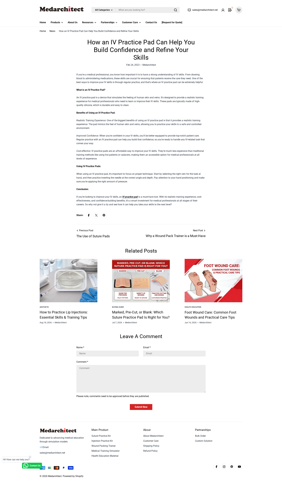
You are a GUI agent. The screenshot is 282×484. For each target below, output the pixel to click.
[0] (230, 10)
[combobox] (136, 10)
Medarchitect (55, 476)
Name (80, 347)
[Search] (175, 10)
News (52, 31)
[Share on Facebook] (89, 215)
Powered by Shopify (73, 476)
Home (43, 31)
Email (147, 347)
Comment (82, 361)
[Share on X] (96, 215)
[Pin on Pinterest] (104, 215)
